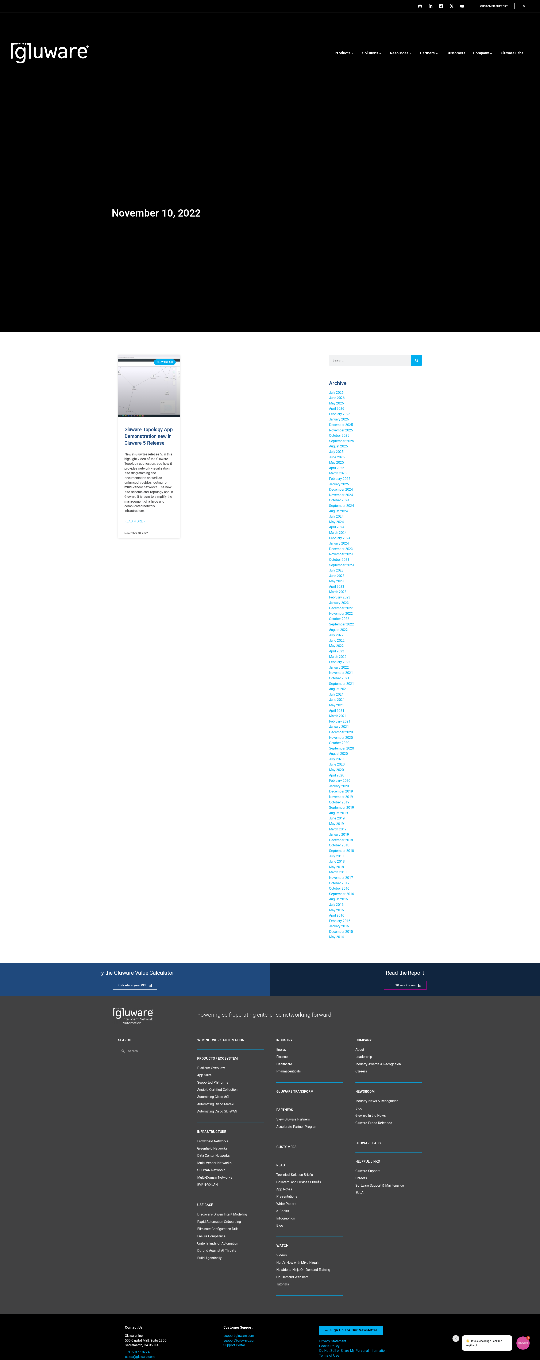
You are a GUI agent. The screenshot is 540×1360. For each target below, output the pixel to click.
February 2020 (339, 781)
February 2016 (339, 921)
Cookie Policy (329, 1346)
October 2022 (339, 619)
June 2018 (337, 861)
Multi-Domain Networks (214, 1177)
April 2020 (336, 775)
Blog (279, 1225)
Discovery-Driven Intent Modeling (222, 1214)
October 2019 (339, 802)
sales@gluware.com (140, 1357)
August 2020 (338, 754)
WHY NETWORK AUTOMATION (220, 1040)
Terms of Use (329, 1355)
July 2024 (336, 516)
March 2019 (338, 829)
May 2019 (336, 824)
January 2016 (339, 926)
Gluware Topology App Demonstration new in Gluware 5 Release (148, 436)
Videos (281, 1255)
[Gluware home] (133, 1016)
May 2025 (336, 462)
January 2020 (339, 786)
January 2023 (339, 603)
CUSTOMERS (286, 1147)
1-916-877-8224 (137, 1352)
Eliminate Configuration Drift (217, 1229)
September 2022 (341, 624)
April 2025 (336, 468)
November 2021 (341, 673)
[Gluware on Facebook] (442, 6)
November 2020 (341, 738)
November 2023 (341, 554)
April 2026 (336, 409)
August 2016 (338, 899)
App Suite (204, 1075)
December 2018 (341, 840)
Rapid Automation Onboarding (219, 1222)
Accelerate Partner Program (296, 1127)
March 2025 (338, 473)
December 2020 (341, 732)
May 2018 (336, 867)
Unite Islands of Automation (217, 1243)
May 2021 (336, 705)
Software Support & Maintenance (379, 1185)
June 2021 (337, 700)
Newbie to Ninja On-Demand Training (303, 1270)
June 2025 (337, 457)
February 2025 (339, 479)
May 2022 (336, 646)
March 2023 (338, 592)
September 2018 (341, 851)
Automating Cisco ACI (213, 1097)
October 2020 (339, 743)
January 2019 (339, 835)
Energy (281, 1050)
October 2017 (339, 883)
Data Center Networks (213, 1156)
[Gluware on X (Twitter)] (453, 6)
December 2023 (341, 549)
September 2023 (341, 565)
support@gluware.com (239, 1341)
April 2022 (336, 651)
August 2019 (338, 813)
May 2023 (336, 581)
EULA (359, 1193)
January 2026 (339, 419)
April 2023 (336, 587)
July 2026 (336, 393)
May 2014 (336, 937)
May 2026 (336, 403)
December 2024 (341, 489)
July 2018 (336, 856)
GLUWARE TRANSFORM (294, 1092)
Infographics (285, 1218)
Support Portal (234, 1345)
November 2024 (341, 495)
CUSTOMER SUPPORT (494, 6)
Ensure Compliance (211, 1236)
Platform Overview (211, 1068)
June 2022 (337, 641)
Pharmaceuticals (288, 1071)
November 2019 (341, 797)
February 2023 (339, 597)
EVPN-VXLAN (207, 1185)
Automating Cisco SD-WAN (217, 1111)
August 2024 (338, 511)
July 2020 (336, 759)
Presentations (286, 1196)
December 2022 (341, 608)
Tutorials (282, 1284)
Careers (361, 1071)
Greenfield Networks (212, 1148)
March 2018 (338, 872)
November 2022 (341, 614)
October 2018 (339, 845)
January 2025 (339, 484)
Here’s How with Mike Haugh (297, 1263)
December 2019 (341, 791)
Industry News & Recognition (376, 1101)
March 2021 (338, 716)
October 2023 (339, 560)
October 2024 (339, 500)
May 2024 (336, 522)
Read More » (134, 521)
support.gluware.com (238, 1336)
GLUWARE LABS (368, 1143)
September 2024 (341, 506)
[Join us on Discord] (421, 6)
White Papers (286, 1204)
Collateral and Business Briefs (298, 1182)
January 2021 (339, 727)
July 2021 (336, 694)
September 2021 (341, 684)
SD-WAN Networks (211, 1170)
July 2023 (336, 570)
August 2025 (338, 446)
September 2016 (341, 894)
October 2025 (339, 436)
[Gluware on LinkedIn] (431, 6)
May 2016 (336, 910)
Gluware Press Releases (373, 1123)
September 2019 (341, 808)
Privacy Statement (332, 1341)
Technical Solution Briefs (294, 1175)
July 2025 (336, 452)
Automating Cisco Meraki (215, 1104)
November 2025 (341, 430)
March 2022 (338, 657)
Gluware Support (367, 1171)
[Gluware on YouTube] (463, 6)
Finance (282, 1057)
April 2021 (336, 711)
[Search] (416, 360)
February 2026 (339, 414)
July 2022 (336, 635)
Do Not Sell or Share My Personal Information (352, 1351)
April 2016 (336, 915)
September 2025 (341, 441)
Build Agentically (209, 1258)
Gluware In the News (370, 1116)
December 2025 (341, 425)
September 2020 (341, 748)
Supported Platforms (212, 1082)
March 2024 (338, 533)
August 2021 (338, 689)
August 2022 (338, 630)
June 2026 (337, 398)
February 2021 (339, 721)
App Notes (284, 1189)
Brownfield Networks (212, 1141)
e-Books (282, 1211)
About (359, 1050)
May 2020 (336, 770)
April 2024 (336, 527)
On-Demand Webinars (292, 1277)
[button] (523, 6)
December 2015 (341, 932)
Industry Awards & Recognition (378, 1064)
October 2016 (339, 888)
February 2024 (339, 538)
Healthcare (284, 1064)
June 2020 (337, 764)
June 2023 (337, 576)
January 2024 (339, 543)
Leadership (363, 1057)
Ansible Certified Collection (217, 1090)
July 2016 (336, 905)
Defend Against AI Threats (216, 1251)
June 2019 (337, 818)
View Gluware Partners (293, 1119)
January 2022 (339, 667)
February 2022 (339, 662)
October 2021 (339, 678)
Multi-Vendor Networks (214, 1163)
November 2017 (341, 878)
